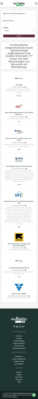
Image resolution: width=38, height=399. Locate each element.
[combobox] (19, 16)
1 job (19, 121)
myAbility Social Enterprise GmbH (21, 393)
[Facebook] (15, 326)
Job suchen (19, 336)
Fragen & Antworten (19, 343)
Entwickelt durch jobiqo (10, 395)
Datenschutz (19, 377)
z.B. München (8, 20)
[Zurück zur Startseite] (19, 3)
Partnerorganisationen (19, 348)
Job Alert (19, 338)
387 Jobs (19, 96)
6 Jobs (19, 149)
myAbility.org (19, 356)
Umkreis (5, 27)
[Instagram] (20, 326)
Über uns (19, 372)
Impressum (19, 379)
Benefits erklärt (19, 345)
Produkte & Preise (19, 361)
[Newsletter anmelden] (23, 326)
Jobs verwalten (19, 364)
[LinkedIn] (17, 326)
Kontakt (19, 374)
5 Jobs (19, 227)
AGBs (19, 382)
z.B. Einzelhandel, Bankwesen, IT (14, 13)
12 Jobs (19, 184)
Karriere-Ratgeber (19, 341)
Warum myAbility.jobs (19, 359)
